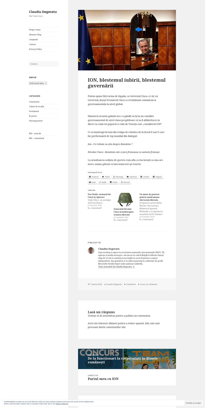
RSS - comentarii (36, 138)
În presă (33, 116)
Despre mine (35, 29)
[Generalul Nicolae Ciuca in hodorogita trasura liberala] (125, 199)
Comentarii (34, 101)
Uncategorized (35, 120)
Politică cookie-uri (62, 404)
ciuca (142, 284)
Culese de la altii (36, 106)
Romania (153, 284)
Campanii (33, 39)
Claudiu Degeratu (43, 11)
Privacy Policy (35, 49)
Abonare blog (35, 34)
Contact (32, 44)
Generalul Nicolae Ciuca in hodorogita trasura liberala (123, 212)
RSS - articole (35, 133)
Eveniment (34, 111)
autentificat (109, 315)
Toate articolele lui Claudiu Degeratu (115, 266)
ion (146, 284)
